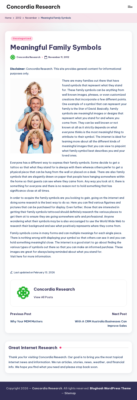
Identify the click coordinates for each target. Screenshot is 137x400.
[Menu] (130, 7)
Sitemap (70, 393)
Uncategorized (22, 38)
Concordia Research (54, 289)
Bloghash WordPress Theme (110, 388)
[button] (43, 297)
